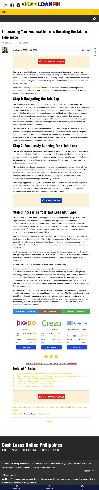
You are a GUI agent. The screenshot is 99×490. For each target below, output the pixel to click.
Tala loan (31, 269)
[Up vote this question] (95, 48)
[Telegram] (18, 5)
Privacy (15, 450)
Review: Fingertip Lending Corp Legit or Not (35, 379)
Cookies (45, 450)
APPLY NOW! (53, 200)
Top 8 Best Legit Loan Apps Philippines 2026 (35, 386)
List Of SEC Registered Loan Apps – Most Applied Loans (40, 381)
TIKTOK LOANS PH (75, 311)
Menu (4, 12)
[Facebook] (12, 5)
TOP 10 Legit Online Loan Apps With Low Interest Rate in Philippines (45, 374)
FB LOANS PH (50, 311)
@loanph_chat (49, 467)
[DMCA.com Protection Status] (90, 471)
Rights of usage (30, 450)
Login (49, 422)
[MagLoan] (6, 5)
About (4, 450)
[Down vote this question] (95, 55)
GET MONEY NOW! (53, 61)
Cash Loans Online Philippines (32, 444)
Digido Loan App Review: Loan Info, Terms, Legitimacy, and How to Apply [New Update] (52, 376)
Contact (56, 450)
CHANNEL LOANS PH (25, 311)
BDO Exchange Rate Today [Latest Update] (34, 384)
